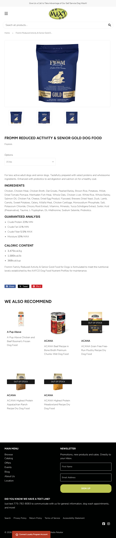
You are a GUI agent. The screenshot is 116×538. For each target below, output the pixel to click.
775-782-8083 (22, 503)
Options (9, 155)
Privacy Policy (20, 518)
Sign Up (85, 488)
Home (7, 33)
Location (9, 480)
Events (8, 467)
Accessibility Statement (74, 518)
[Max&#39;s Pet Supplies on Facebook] (103, 524)
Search (8, 518)
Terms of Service (52, 518)
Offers (8, 463)
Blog (7, 471)
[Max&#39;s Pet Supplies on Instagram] (108, 524)
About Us (10, 476)
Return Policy (35, 518)
